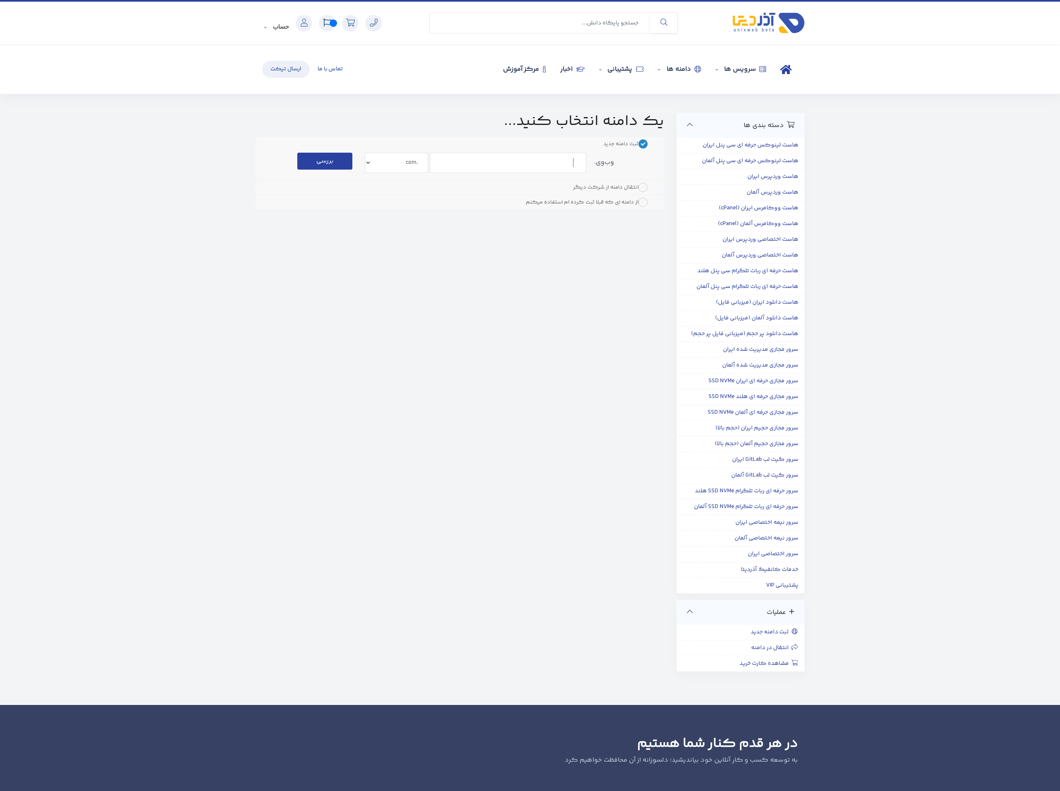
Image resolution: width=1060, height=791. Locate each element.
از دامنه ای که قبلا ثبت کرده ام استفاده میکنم (582, 202)
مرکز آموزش (522, 69)
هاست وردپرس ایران (772, 176)
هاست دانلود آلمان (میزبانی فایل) (756, 318)
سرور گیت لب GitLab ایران (765, 459)
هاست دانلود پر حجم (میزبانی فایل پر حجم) (744, 333)
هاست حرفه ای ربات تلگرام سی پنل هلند (747, 271)
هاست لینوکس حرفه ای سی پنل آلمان (750, 160)
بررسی (324, 161)
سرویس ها (740, 69)
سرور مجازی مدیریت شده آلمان (760, 365)
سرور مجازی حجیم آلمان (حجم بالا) (756, 443)
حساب (280, 27)
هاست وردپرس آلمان (772, 192)
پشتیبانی (620, 69)
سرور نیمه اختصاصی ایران (766, 522)
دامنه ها (678, 69)
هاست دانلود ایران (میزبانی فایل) (757, 302)
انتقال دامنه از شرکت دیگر (605, 187)
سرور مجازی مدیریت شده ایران (760, 349)
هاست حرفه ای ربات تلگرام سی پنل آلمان (747, 286)
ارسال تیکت (285, 69)
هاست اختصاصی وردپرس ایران (760, 239)
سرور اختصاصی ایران (773, 553)
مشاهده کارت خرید (765, 663)
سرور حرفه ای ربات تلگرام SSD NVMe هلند (746, 491)
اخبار (567, 69)
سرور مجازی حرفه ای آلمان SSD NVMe (753, 412)
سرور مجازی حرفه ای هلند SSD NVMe (753, 396)
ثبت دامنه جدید (771, 632)
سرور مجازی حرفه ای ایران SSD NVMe (753, 381)
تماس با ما (330, 69)
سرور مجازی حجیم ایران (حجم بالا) (757, 428)
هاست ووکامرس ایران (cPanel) (758, 208)
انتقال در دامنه (771, 647)
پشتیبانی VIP (782, 585)
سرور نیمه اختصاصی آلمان (766, 538)
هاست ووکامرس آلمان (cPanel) (758, 223)
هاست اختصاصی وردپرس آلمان (760, 255)
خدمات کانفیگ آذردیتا (769, 569)
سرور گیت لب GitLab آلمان (764, 475)
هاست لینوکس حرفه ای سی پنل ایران (750, 145)
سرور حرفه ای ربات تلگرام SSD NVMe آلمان (746, 506)
